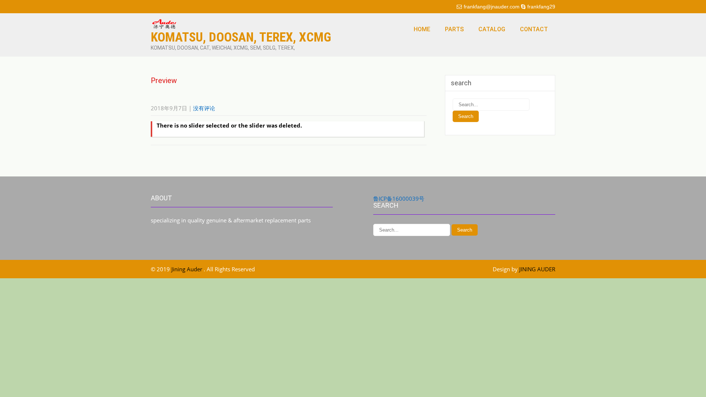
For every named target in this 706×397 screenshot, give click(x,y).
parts (454, 29)
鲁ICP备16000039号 (398, 198)
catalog (491, 29)
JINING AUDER (537, 269)
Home (422, 29)
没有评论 (204, 108)
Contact (534, 29)
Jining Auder (187, 269)
